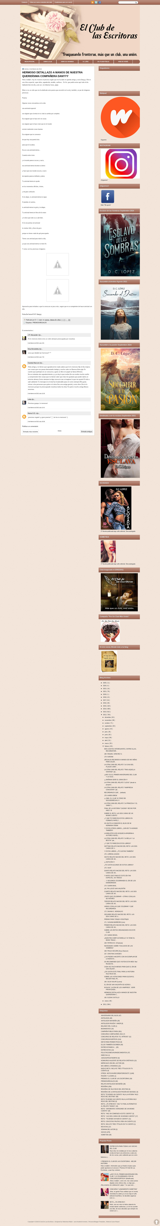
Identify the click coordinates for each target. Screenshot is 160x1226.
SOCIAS (103, 1132)
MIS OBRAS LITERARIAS (109, 1066)
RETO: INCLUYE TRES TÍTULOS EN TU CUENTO (117, 1124)
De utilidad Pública (103, 61)
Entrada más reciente (30, 432)
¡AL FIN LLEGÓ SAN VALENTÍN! (114, 888)
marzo (107, 743)
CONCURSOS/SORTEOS (109, 1039)
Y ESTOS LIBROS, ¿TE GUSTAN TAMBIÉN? (119, 851)
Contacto (24, 2)
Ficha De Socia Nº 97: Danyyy (31, 314)
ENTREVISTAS (106, 1050)
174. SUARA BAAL (110, 886)
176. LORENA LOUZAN (111, 854)
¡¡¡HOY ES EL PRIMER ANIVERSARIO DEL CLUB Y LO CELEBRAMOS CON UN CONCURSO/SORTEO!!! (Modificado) (124, 1176)
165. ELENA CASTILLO (111, 997)
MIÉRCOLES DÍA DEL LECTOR (111, 1063)
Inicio (59, 431)
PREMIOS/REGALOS (40, 322)
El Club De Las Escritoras (46, 1222)
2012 (105, 714)
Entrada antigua (86, 431)
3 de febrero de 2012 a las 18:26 (36, 421)
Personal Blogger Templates (97, 1222)
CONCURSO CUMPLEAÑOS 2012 (112, 1034)
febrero (107, 746)
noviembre (108, 720)
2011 (105, 1004)
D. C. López (39, 320)
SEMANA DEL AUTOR (108, 1129)
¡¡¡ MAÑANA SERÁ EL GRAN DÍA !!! (115, 779)
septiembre (108, 726)
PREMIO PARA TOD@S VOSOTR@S (116, 919)
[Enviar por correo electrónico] (62, 320)
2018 (105, 697)
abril (106, 740)
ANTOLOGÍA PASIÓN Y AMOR (111, 1023)
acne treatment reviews (81, 1222)
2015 (105, 706)
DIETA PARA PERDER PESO (110, 1042)
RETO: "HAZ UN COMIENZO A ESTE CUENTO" (116, 1113)
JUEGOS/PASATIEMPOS (109, 1058)
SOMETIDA (105, 1135)
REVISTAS (104, 1127)
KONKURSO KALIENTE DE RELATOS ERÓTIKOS (117, 1060)
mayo (107, 737)
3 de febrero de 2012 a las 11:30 (36, 393)
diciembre (108, 717)
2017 (105, 700)
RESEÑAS (104, 1086)
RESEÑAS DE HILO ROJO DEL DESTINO (114, 1089)
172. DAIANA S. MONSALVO (113, 911)
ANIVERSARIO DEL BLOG (109, 1015)
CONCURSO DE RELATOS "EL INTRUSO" (114, 1037)
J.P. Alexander (33, 335)
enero (107, 1001)
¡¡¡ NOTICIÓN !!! (109, 862)
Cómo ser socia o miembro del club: (41, 2)
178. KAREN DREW (110, 795)
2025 (105, 683)
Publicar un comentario (30, 426)
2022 (105, 688)
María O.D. (32, 413)
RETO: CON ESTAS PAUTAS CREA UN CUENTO (117, 1121)
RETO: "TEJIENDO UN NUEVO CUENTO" (114, 1119)
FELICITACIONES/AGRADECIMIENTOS (114, 1052)
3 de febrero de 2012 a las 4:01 (36, 343)
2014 (105, 709)
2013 (105, 712)
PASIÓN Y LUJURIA (107, 1076)
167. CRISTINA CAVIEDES (113, 954)
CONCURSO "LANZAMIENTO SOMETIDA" (123, 1189)
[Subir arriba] (156, 1222)
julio (106, 732)
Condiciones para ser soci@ (63, 2)
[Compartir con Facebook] (69, 320)
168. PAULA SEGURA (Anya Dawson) (116, 951)
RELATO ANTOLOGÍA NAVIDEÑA (112, 1084)
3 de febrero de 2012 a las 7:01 (36, 357)
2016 (105, 703)
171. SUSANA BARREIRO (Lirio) (114, 922)
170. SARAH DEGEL (111, 935)
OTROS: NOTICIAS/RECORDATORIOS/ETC (115, 1073)
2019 (105, 694)
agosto (107, 729)
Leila (29, 399)
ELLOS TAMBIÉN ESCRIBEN (110, 1044)
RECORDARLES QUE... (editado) (115, 792)
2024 (105, 685)
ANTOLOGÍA (105, 1018)
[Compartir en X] (67, 320)
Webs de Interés (123, 61)
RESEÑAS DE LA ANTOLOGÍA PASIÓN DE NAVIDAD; (118, 1092)
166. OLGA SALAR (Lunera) (113, 982)
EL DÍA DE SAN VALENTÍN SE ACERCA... (118, 984)
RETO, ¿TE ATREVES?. (117, 1202)
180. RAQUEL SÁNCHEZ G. (113, 754)
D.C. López (85, 61)
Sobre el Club (48, 61)
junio (106, 734)
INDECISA (104, 1055)
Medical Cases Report (112, 1222)
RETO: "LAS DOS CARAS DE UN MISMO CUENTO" (118, 1116)
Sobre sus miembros (67, 61)
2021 (105, 691)
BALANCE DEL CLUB (108, 1026)
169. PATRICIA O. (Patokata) (113, 943)
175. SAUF (107, 868)
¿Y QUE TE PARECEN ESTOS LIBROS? (117, 843)
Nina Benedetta (33, 349)
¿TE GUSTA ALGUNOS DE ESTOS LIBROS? (118, 865)
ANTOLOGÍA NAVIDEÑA (109, 1021)
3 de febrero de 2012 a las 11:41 (36, 407)
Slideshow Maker (67, 1222)
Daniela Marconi (34, 363)
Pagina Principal (30, 61)
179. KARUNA (108, 757)
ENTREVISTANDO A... (108, 1047)
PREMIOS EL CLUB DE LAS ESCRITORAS (115, 1078)
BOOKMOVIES (106, 1029)
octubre (107, 723)
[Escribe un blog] (64, 320)
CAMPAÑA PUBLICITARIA (109, 1031)
